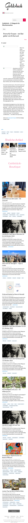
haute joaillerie (5, 214)
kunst (12, 471)
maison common (21, 404)
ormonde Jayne (20, 505)
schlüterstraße (11, 473)
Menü (4, 29)
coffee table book (17, 470)
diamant (8, 213)
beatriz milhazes (5, 470)
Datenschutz (18, 517)
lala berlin (9, 340)
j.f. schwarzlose (5, 503)
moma (15, 471)
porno (22, 131)
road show (10, 439)
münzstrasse (19, 503)
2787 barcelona (5, 502)
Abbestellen (13, 516)
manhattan (9, 277)
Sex (7, 133)
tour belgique (5, 308)
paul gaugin (20, 471)
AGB (8, 517)
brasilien (11, 470)
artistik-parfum (12, 502)
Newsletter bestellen (9, 13)
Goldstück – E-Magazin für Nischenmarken (11, 24)
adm (2, 129)
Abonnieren (7, 516)
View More (14, 511)
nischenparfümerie (13, 505)
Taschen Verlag (5, 474)
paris (10, 216)
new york (14, 277)
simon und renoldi (19, 306)
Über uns (21, 516)
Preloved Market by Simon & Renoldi (13, 294)
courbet (4, 213)
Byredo (18, 502)
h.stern (18, 213)
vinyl (11, 407)
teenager (18, 277)
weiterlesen (4, 211)
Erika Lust (3, 131)
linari (12, 404)
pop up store (5, 439)
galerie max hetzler (6, 471)
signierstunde (17, 473)
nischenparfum (5, 505)
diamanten (13, 213)
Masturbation (16, 131)
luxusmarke (22, 214)
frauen (11, 131)
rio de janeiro (5, 473)
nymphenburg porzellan (13, 405)
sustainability (19, 216)
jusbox (8, 404)
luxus (17, 214)
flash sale (4, 340)
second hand (12, 306)
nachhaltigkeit (5, 216)
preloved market (6, 306)
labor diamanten (12, 214)
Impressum (12, 517)
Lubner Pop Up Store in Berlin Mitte (13, 491)
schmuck (14, 216)
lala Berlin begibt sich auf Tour (11, 425)
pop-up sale (14, 340)
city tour (4, 277)
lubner (14, 503)
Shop (17, 516)
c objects (4, 404)
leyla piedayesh (15, 437)
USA (22, 277)
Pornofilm (3, 133)
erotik (8, 131)
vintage (10, 308)
